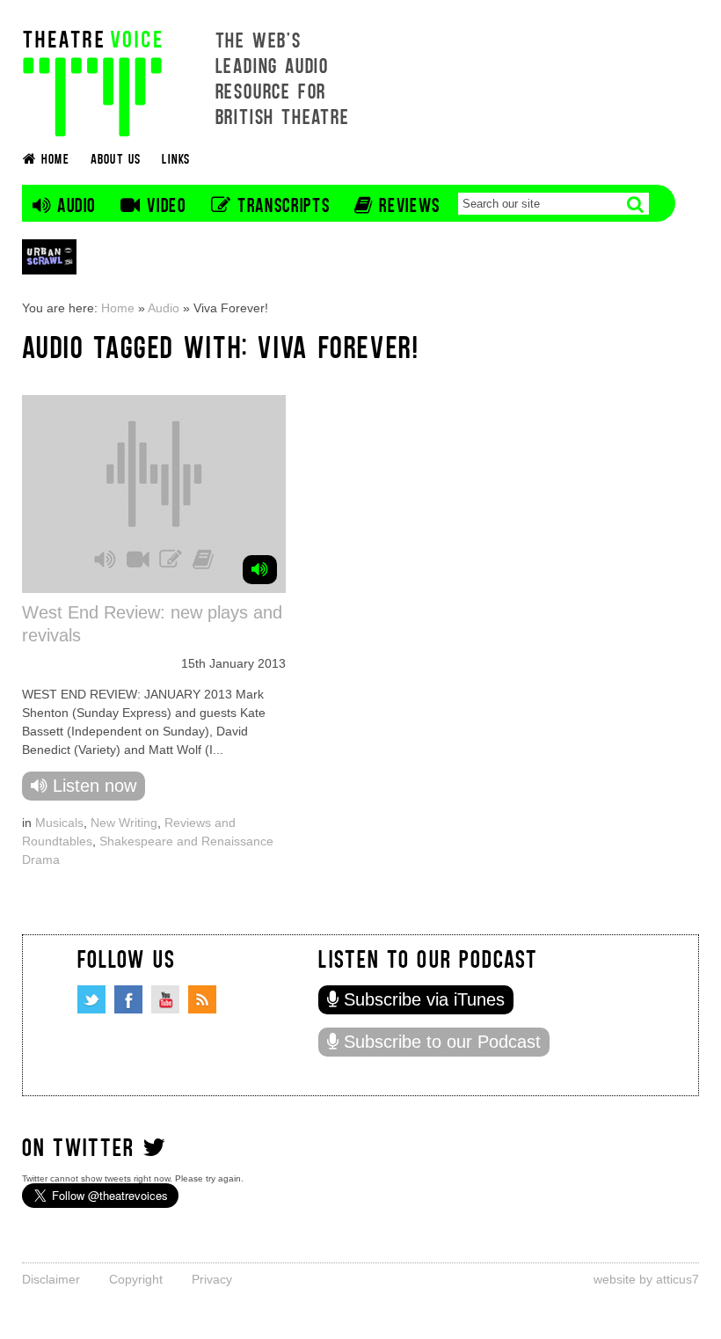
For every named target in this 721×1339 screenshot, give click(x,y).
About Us (116, 158)
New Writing (124, 823)
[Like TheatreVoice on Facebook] (128, 999)
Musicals (59, 823)
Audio (163, 308)
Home (118, 308)
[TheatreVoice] (92, 81)
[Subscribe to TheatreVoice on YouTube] (165, 999)
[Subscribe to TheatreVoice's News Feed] (202, 999)
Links (176, 158)
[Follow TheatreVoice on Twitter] (91, 999)
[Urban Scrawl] (49, 256)
